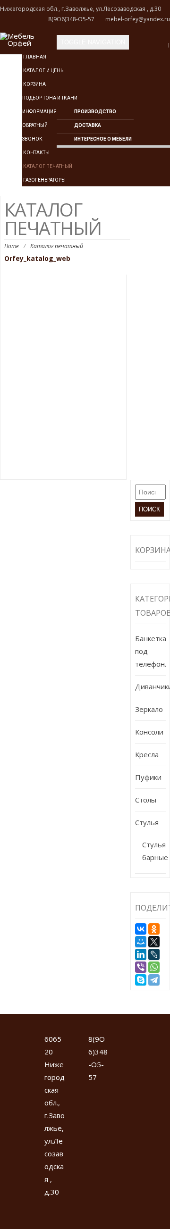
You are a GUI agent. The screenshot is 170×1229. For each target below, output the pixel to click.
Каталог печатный (47, 166)
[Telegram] (154, 980)
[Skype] (140, 980)
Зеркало (149, 709)
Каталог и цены (43, 70)
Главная (34, 56)
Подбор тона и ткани (49, 97)
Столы (145, 799)
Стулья (147, 822)
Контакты (36, 152)
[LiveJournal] (154, 954)
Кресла (147, 754)
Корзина (34, 84)
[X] (154, 941)
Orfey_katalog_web (37, 258)
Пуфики (148, 777)
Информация (39, 111)
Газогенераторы (44, 180)
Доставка (87, 125)
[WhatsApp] (154, 967)
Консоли (149, 731)
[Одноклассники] (154, 929)
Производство (95, 111)
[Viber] (140, 967)
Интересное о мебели (103, 139)
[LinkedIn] (140, 954)
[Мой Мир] (140, 941)
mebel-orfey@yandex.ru (137, 19)
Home (11, 246)
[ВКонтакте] (140, 929)
